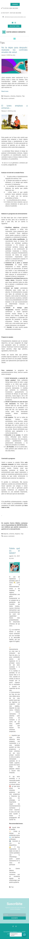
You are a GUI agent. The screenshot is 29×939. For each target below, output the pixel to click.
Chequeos (6, 96)
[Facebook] (12, 23)
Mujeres (18, 96)
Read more (4, 91)
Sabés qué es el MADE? (14, 550)
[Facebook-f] (13, 926)
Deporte (5, 533)
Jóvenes (12, 96)
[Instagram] (15, 23)
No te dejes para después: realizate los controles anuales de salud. (14, 49)
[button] (14, 38)
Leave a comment (8, 98)
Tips (23, 96)
